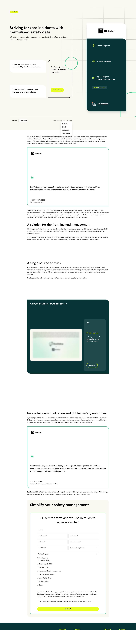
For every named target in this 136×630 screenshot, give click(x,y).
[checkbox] (68, 573)
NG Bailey (30, 137)
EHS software (31, 420)
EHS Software (103, 104)
